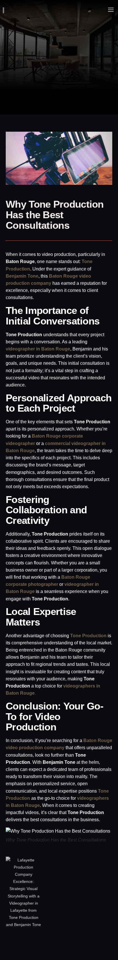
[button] (111, 10)
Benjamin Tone (22, 276)
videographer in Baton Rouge (38, 348)
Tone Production (88, 635)
